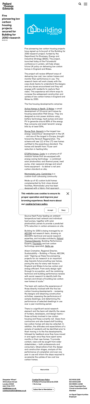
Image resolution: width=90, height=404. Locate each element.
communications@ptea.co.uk (14, 390)
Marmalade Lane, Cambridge (38, 174)
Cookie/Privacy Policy (41, 379)
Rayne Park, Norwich (34, 131)
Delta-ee (49, 246)
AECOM (28, 233)
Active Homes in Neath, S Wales (39, 109)
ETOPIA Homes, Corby (35, 154)
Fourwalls (37, 244)
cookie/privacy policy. (36, 204)
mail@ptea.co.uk (9, 388)
